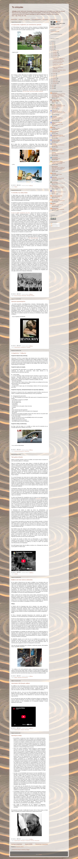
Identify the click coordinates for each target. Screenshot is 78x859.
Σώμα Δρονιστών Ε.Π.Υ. (56, 158)
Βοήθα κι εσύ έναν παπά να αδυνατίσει (22, 579)
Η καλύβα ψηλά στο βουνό (57, 135)
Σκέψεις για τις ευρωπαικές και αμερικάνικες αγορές (57, 205)
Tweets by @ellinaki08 (55, 31)
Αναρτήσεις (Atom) (19, 846)
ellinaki (58, 21)
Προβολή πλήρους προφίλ (56, 27)
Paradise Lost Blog (56, 140)
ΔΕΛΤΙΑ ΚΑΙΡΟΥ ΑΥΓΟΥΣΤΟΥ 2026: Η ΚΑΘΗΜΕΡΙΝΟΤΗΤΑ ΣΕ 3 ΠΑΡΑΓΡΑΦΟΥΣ (58, 106)
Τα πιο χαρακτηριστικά (36, 19)
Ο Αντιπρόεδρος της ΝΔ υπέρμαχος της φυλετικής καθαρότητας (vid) (58, 187)
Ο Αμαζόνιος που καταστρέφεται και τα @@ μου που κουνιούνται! (58, 163)
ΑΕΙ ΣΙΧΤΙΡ (54, 173)
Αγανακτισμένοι (17, 347)
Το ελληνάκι (17, 7)
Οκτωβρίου (55, 53)
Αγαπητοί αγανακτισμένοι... (18, 301)
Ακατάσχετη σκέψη (16, 735)
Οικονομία (29, 295)
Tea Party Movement (33, 238)
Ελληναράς (23, 840)
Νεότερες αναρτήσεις (16, 844)
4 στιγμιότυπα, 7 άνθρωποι (18, 353)
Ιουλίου (54, 73)
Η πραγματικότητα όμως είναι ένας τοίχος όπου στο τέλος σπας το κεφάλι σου (58, 112)
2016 (53, 42)
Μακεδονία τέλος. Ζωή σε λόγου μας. (58, 183)
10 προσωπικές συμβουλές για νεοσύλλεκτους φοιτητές (26, 24)
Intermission (27, 19)
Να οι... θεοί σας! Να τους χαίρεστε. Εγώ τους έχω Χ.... (58, 154)
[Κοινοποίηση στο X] (16, 185)
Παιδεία (15, 186)
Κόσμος (19, 295)
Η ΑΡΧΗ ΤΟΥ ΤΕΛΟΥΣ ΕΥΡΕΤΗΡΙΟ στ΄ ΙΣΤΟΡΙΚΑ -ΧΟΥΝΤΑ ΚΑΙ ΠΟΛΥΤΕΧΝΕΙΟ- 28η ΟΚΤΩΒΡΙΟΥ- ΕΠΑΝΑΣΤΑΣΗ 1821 (58, 95)
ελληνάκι (22, 729)
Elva (53, 190)
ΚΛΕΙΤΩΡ (54, 152)
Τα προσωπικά (54, 19)
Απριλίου (55, 78)
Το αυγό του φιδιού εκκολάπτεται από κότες (20, 212)
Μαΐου (54, 76)
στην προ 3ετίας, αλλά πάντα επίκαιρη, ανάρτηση (33, 91)
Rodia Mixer (54, 116)
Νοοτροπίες (24, 295)
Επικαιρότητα (23, 347)
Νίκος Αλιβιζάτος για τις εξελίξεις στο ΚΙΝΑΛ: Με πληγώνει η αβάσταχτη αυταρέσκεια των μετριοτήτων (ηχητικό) (58, 169)
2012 (53, 47)
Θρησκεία (20, 677)
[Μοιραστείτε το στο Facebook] (18, 185)
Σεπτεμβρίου (55, 55)
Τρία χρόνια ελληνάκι (17, 457)
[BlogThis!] (14, 185)
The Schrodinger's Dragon (57, 161)
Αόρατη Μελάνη (55, 131)
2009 (53, 86)
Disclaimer (21, 19)
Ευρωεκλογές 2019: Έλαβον (57, 174)
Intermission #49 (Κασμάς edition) (20, 683)
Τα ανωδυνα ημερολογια (57, 195)
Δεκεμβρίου (55, 50)
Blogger (40, 854)
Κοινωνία (16, 295)
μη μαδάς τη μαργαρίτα (57, 104)
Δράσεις (15, 677)
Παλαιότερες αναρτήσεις (41, 844)
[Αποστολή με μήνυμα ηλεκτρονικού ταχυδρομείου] (12, 185)
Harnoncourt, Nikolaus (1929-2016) (58, 209)
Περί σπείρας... (46, 19)
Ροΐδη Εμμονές (55, 110)
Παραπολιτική (55, 166)
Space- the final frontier (56, 196)
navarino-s (54, 148)
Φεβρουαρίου (55, 81)
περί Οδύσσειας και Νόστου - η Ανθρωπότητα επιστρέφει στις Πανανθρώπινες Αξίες (57, 118)
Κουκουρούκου (21, 451)
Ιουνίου (54, 75)
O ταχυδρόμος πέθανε (56, 128)
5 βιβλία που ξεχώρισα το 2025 (57, 124)
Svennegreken (55, 157)
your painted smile (56, 199)
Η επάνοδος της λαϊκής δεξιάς (19, 192)
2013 (53, 46)
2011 (53, 49)
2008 (53, 88)
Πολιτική (32, 295)
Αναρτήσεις (54, 223)
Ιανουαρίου (55, 83)
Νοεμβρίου (55, 52)
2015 (53, 44)
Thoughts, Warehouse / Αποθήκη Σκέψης (57, 100)
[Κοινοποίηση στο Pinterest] (19, 185)
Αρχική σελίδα (14, 19)
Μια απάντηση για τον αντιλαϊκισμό (58, 200)
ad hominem (38, 498)
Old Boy (53, 127)
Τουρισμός (28, 347)
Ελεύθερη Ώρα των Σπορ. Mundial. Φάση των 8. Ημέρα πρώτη (58, 179)
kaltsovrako (54, 177)
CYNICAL (54, 203)
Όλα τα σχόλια (55, 225)
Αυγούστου (55, 57)
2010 (53, 85)
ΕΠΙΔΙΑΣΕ (54, 101)
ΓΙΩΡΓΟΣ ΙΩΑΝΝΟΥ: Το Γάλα (57, 149)
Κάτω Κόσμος (55, 182)
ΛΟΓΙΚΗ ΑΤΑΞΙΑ (55, 208)
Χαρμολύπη (54, 132)
